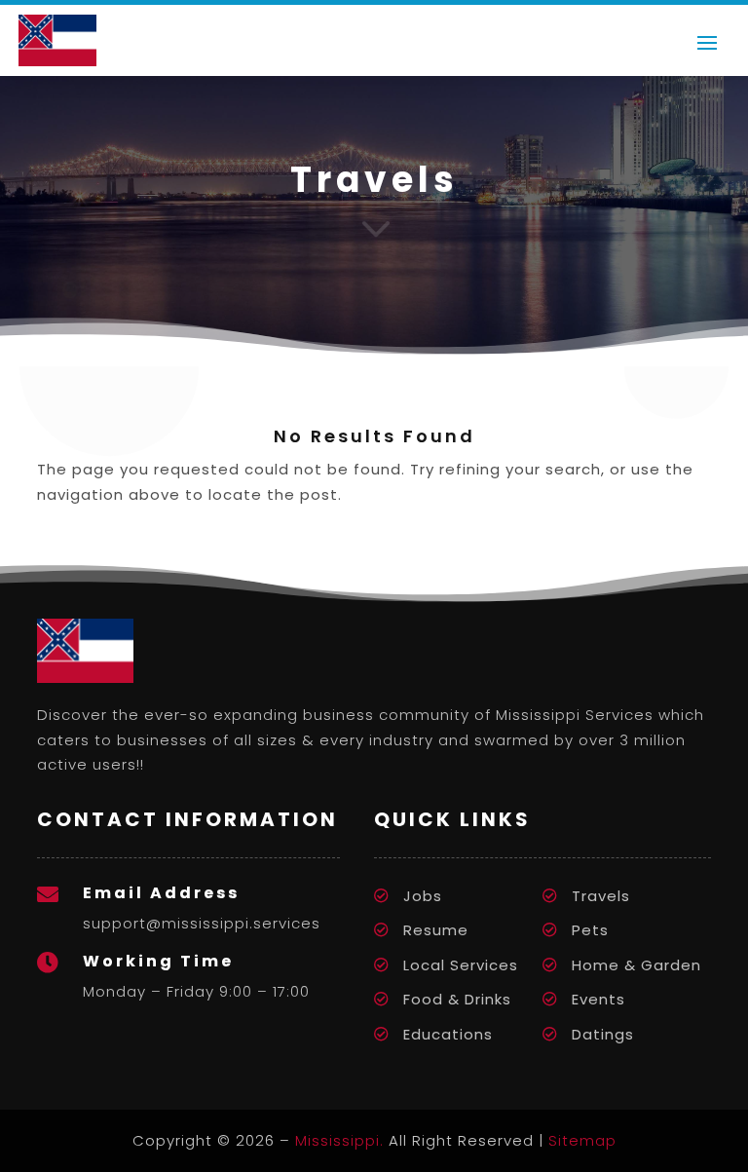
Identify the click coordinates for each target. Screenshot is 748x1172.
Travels (601, 896)
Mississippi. (339, 1140)
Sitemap (582, 1140)
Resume (435, 930)
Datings (603, 1034)
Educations (448, 1034)
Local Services (460, 965)
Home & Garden (636, 965)
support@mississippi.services (201, 923)
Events (598, 999)
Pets (590, 930)
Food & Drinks (457, 999)
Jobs (422, 896)
